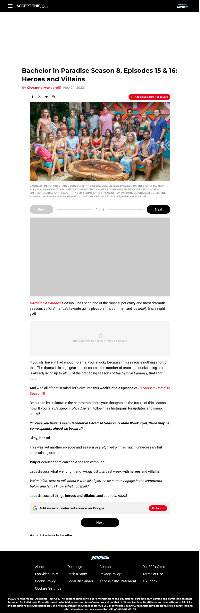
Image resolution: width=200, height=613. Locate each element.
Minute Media (25, 598)
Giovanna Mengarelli (44, 87)
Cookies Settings (48, 588)
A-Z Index (149, 581)
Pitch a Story (77, 574)
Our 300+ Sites (153, 567)
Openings (74, 567)
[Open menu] (10, 6)
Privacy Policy (110, 574)
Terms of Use (152, 574)
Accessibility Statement (117, 581)
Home (34, 535)
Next (158, 209)
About (39, 567)
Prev (41, 209)
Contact (105, 567)
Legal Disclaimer (80, 581)
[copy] (53, 96)
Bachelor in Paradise (57, 535)
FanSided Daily (46, 574)
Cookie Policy (45, 581)
